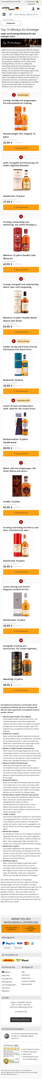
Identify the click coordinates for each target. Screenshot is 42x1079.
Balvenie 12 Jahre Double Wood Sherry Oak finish (20, 320)
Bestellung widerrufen (21, 1020)
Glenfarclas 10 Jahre (14, 562)
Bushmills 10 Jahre (13, 381)
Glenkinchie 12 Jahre (14, 621)
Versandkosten (7, 979)
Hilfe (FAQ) (5, 975)
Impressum (26, 975)
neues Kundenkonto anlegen (30, 928)
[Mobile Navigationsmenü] (4, 14)
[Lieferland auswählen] (17, 8)
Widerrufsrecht (27, 984)
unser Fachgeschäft (9, 985)
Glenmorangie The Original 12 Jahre (19, 136)
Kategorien (10, 23)
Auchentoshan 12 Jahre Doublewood (15, 442)
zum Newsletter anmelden (11, 928)
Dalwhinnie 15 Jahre (14, 197)
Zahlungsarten (7, 982)
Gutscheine (6, 988)
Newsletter (6, 991)
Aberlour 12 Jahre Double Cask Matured (19, 258)
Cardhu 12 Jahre (11, 503)
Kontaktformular (21, 1012)
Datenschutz (26, 978)
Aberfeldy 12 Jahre (13, 680)
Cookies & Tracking (28, 981)
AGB (23, 972)
